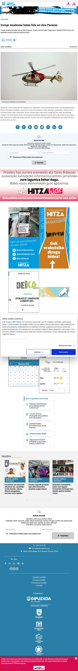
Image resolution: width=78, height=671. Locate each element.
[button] (57, 390)
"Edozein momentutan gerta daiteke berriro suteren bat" (38, 406)
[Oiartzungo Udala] (39, 650)
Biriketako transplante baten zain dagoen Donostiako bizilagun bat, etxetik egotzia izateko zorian (63, 489)
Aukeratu (37, 352)
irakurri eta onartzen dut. (28, 157)
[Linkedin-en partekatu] (54, 127)
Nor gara (14, 559)
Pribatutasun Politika (20, 157)
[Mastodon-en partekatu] (30, 127)
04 (74, 47)
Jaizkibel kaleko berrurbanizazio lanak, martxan (37, 426)
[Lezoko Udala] (39, 638)
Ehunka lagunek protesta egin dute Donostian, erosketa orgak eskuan (39, 487)
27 (12, 369)
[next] (37, 364)
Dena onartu (63, 352)
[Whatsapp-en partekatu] (48, 127)
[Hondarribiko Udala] (39, 626)
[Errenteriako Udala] (39, 614)
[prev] (10, 364)
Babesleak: (39, 593)
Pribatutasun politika (39, 583)
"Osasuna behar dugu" (38, 434)
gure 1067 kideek (14, 322)
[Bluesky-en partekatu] (36, 127)
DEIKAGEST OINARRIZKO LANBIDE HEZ (24, 299)
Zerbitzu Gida (24, 274)
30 (25, 369)
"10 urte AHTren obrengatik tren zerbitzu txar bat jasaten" (38, 416)
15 (32, 375)
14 (28, 375)
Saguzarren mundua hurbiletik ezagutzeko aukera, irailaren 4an (37, 442)
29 (20, 369)
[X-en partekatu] (24, 127)
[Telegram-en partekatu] (42, 127)
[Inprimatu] (60, 127)
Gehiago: (45, 390)
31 (29, 369)
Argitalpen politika (39, 577)
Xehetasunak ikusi (65, 345)
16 (36, 375)
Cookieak (39, 586)
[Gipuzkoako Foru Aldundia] (39, 601)
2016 (71, 47)
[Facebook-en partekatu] (18, 127)
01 (76, 47)
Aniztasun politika (39, 580)
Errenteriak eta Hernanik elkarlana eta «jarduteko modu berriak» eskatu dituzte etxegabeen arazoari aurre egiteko (14, 489)
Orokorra (4, 19)
